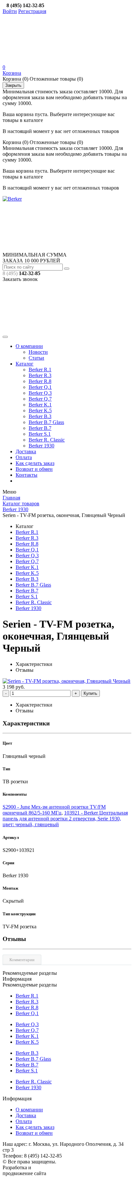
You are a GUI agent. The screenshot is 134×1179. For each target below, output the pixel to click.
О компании (29, 346)
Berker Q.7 (40, 399)
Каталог (25, 363)
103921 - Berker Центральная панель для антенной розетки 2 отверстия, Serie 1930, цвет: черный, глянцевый (65, 818)
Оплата (24, 457)
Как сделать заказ (35, 463)
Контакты (26, 475)
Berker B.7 (40, 428)
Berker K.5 (40, 410)
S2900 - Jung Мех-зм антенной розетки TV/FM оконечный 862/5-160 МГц (54, 809)
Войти (10, 11)
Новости (38, 352)
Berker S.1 (40, 434)
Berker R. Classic (47, 440)
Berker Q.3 (40, 393)
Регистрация (32, 11)
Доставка (26, 451)
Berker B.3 (40, 416)
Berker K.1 (40, 404)
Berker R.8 (40, 381)
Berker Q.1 (40, 387)
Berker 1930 (41, 445)
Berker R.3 (40, 375)
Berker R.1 (40, 369)
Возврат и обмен (34, 469)
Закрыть (13, 85)
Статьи (36, 358)
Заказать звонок (20, 279)
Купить (90, 693)
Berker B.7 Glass (46, 422)
